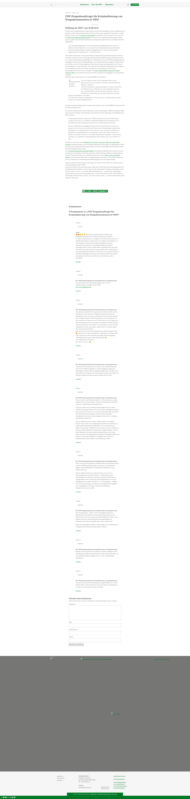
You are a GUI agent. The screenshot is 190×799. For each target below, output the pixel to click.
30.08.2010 (80, 505)
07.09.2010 (80, 275)
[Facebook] (83, 191)
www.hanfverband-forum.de (120, 786)
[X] (86, 191)
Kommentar (72, 604)
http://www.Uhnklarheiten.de (83, 287)
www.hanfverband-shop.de (119, 782)
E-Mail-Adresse (73, 629)
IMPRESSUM (93, 794)
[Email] (103, 191)
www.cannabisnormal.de (119, 788)
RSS (113, 794)
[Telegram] (101, 191)
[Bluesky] (89, 191)
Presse (116, 794)
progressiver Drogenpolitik (87, 35)
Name (70, 622)
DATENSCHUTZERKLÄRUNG (104, 794)
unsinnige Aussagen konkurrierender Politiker (81, 151)
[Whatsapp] (92, 191)
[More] (106, 191)
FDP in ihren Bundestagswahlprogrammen (78, 37)
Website (71, 637)
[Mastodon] (95, 191)
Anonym (78, 388)
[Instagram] (98, 191)
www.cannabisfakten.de (119, 784)
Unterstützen (135, 4)
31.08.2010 (80, 358)
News (73, 12)
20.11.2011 (80, 226)
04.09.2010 (80, 304)
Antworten (78, 261)
